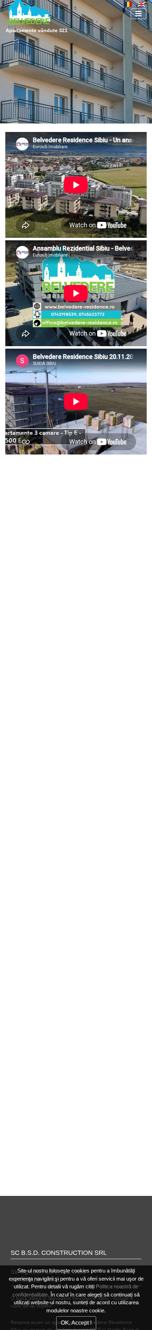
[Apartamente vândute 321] (59, 13)
